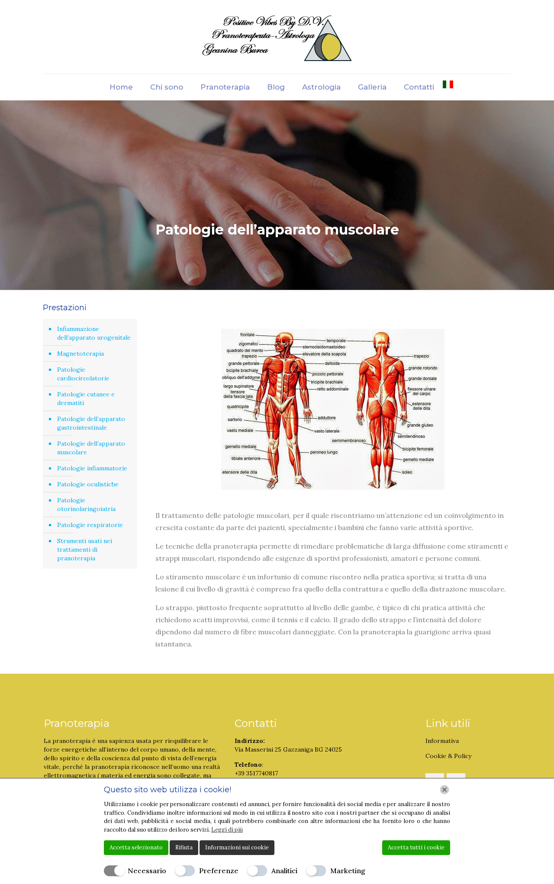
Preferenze (218, 870)
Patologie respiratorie (90, 525)
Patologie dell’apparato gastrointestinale (91, 423)
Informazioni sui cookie (237, 847)
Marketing (347, 870)
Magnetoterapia (80, 353)
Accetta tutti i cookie (416, 847)
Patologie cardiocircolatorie (83, 374)
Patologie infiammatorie (92, 468)
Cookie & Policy (448, 756)
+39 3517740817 (256, 773)
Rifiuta (184, 847)
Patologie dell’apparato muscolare (91, 448)
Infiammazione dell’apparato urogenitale (94, 333)
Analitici (284, 870)
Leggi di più (227, 829)
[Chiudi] (444, 789)
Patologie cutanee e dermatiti (86, 398)
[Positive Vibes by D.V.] (277, 37)
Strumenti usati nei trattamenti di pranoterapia (84, 549)
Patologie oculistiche (88, 484)
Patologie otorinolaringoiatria (86, 504)
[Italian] (448, 87)
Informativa (442, 741)
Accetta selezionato (136, 847)
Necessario (147, 870)
